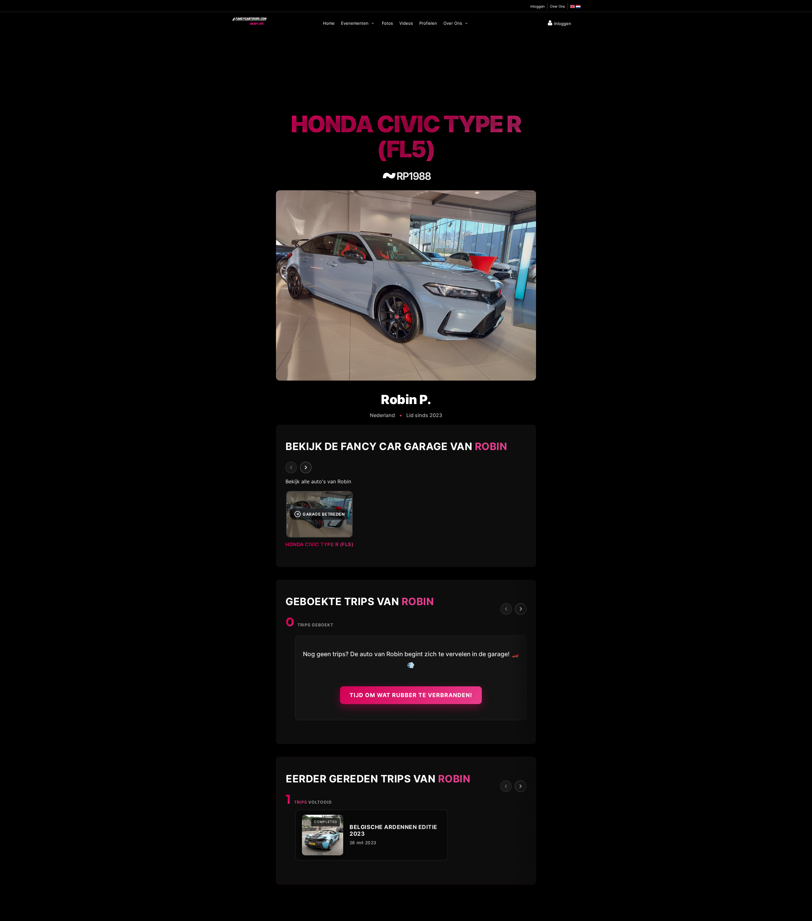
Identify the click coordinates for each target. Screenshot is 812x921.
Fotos (387, 23)
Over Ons (557, 6)
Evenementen (355, 23)
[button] (406, 521)
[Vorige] (291, 467)
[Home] (249, 19)
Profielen (428, 23)
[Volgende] (305, 467)
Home (329, 23)
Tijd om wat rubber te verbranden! (411, 695)
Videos (406, 23)
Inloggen (537, 6)
